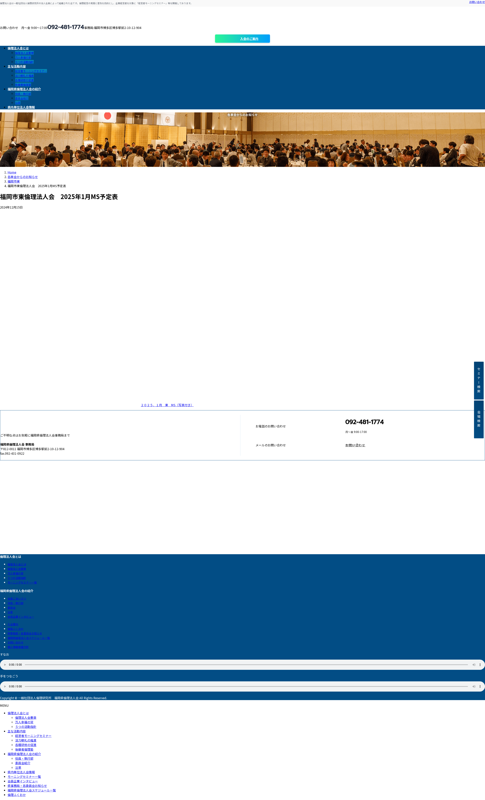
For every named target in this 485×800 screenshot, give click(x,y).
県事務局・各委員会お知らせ (25, 633)
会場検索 (478, 419)
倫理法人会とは (17, 564)
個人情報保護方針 (18, 647)
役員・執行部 (23, 94)
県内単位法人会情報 (21, 772)
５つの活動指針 (24, 62)
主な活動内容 (17, 731)
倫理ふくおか (15, 629)
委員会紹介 (21, 98)
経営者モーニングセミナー (31, 71)
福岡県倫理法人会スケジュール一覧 (29, 638)
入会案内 (13, 624)
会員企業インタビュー (21, 617)
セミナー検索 (478, 380)
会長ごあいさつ (17, 598)
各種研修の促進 (24, 80)
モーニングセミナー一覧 (22, 582)
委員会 (12, 607)
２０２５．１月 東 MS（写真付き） (167, 405)
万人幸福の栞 (23, 57)
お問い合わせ (477, 2)
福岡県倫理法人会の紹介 (24, 754)
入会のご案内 (249, 38)
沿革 (17, 103)
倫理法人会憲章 (24, 53)
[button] (415, 445)
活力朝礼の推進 (24, 75)
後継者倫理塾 (23, 84)
